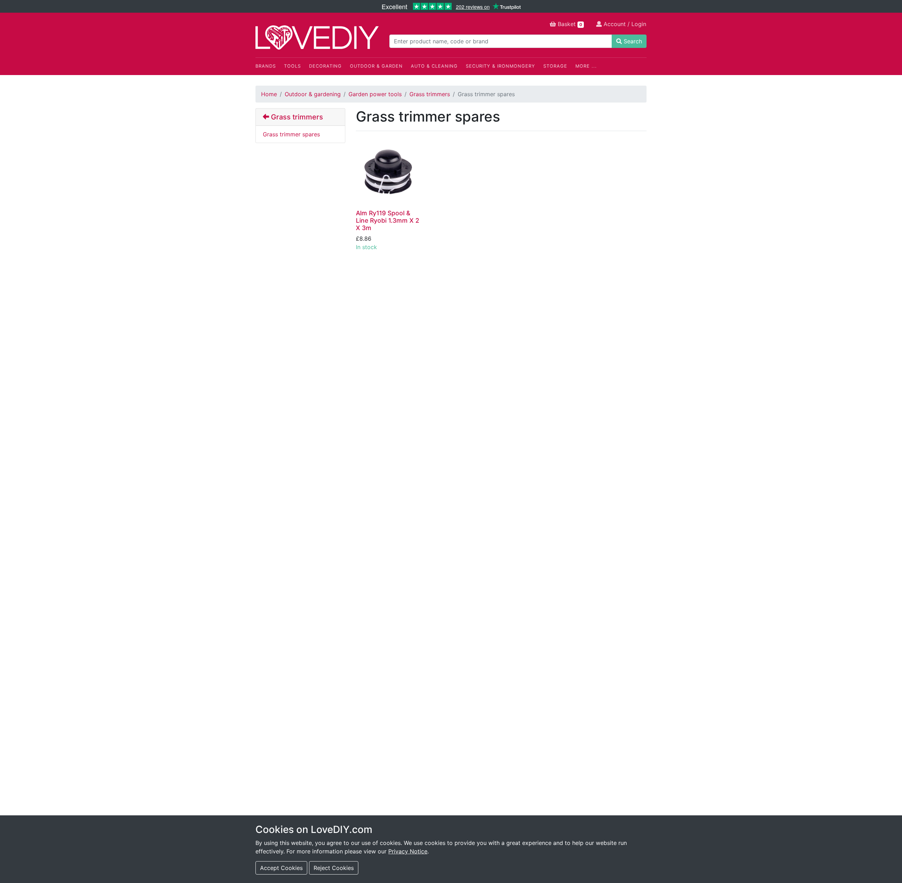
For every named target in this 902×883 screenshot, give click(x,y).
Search (632, 41)
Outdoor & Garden (376, 66)
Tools (292, 66)
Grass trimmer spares (291, 134)
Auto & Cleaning (434, 66)
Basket (569, 23)
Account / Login (624, 23)
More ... (586, 66)
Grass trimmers (429, 94)
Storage (555, 66)
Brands (265, 66)
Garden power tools (375, 94)
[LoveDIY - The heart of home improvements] (317, 37)
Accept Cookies (281, 867)
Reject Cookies (334, 867)
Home (269, 94)
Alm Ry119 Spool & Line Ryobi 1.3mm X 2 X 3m (387, 220)
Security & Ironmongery (500, 66)
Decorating (325, 66)
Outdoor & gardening (313, 94)
